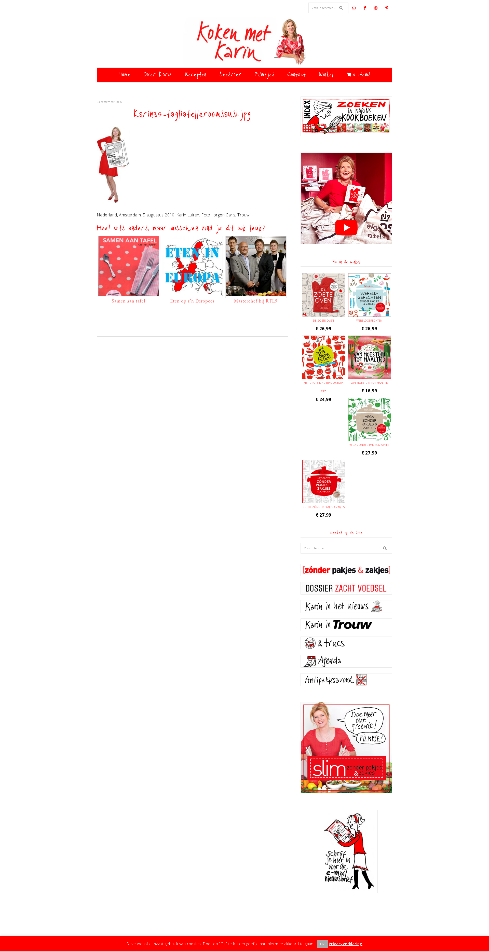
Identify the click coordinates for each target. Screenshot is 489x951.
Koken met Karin (244, 42)
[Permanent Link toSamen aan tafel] (128, 294)
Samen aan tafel (128, 301)
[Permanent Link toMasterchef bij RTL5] (256, 294)
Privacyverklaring (345, 943)
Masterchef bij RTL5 (256, 301)
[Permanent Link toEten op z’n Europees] (192, 294)
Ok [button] (322, 944)
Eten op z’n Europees (192, 301)
